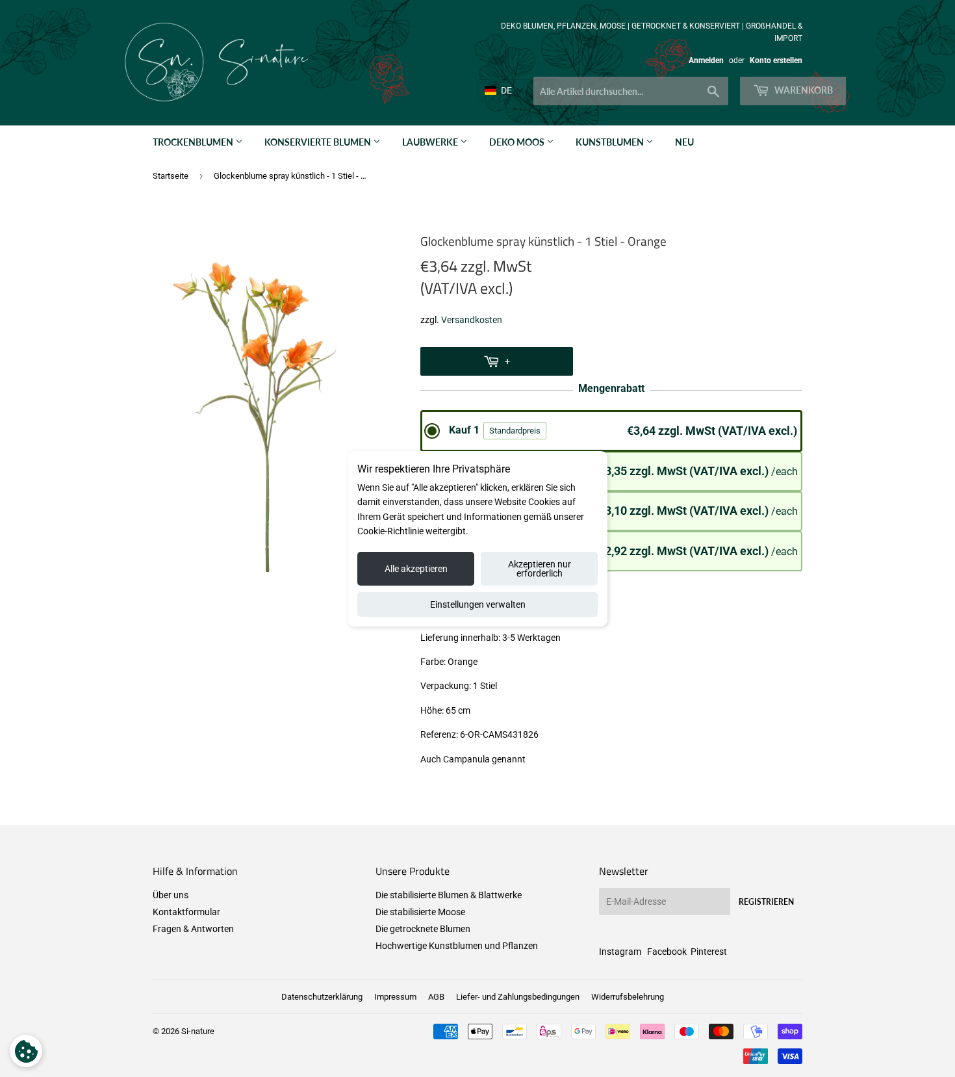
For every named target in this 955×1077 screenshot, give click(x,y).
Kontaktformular (186, 912)
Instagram (620, 951)
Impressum (395, 997)
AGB (436, 997)
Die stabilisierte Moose (420, 912)
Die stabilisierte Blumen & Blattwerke (449, 895)
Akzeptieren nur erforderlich (539, 568)
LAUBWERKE (431, 142)
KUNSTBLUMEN (611, 142)
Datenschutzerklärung (322, 997)
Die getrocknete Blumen (423, 929)
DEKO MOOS (517, 142)
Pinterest (709, 951)
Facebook (667, 951)
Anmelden (706, 60)
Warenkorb (802, 90)
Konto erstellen (776, 60)
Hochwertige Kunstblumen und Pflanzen (457, 946)
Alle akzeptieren (416, 569)
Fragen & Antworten (193, 929)
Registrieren (766, 902)
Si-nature (197, 1031)
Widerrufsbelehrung (627, 997)
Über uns (170, 895)
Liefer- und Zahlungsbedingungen (517, 997)
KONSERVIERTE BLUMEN (318, 142)
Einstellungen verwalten (478, 604)
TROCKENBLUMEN (194, 142)
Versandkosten (471, 320)
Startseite (170, 176)
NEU (684, 142)
